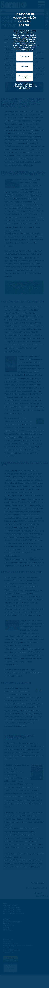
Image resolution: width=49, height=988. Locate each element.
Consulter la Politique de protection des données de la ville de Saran (25, 86)
